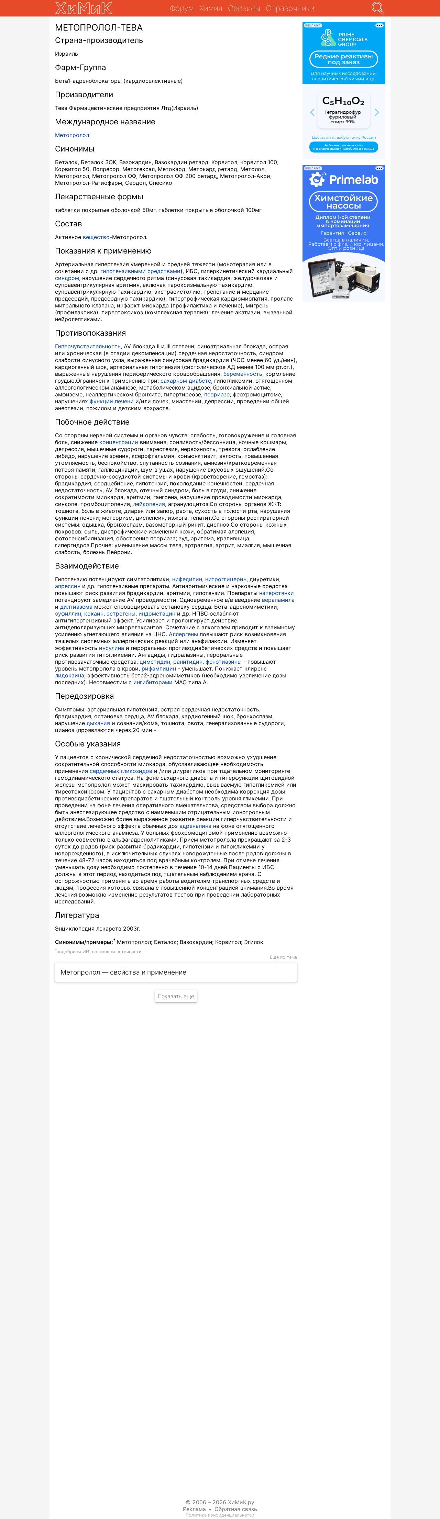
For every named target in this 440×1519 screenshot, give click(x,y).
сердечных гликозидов (121, 770)
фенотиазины (224, 661)
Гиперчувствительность (88, 346)
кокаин (93, 613)
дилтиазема (76, 606)
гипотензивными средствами (140, 271)
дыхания (98, 723)
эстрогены (121, 613)
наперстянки (276, 592)
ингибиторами (153, 682)
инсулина (111, 647)
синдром (67, 277)
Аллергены (183, 634)
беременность (242, 373)
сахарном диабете (186, 380)
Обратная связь (235, 1509)
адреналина (195, 825)
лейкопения (149, 503)
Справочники (290, 8)
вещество (96, 237)
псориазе (217, 394)
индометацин (157, 613)
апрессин (67, 586)
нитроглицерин (225, 579)
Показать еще (176, 996)
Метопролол (72, 135)
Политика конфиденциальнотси (220, 1515)
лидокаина (69, 675)
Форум (182, 8)
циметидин (155, 661)
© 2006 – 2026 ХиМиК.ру (220, 1502)
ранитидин (187, 661)
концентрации (118, 442)
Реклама (194, 1509)
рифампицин (159, 668)
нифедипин (187, 579)
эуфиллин (68, 613)
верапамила (278, 599)
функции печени (112, 401)
